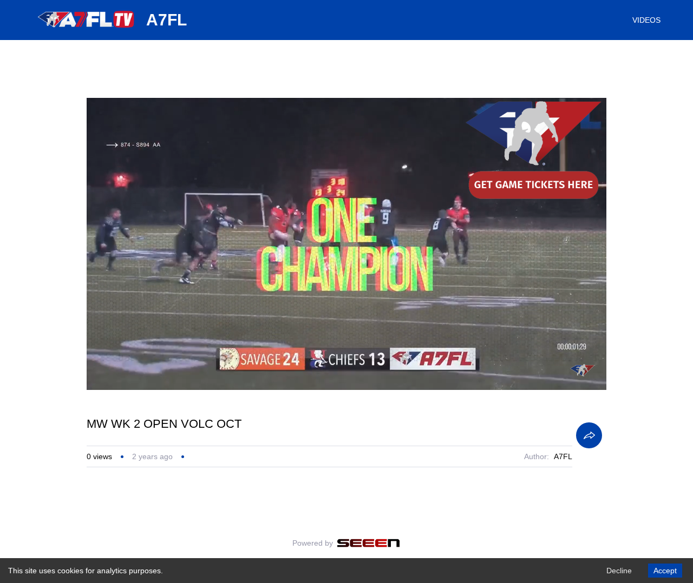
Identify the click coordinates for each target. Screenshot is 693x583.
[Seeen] (368, 543)
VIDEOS (646, 20)
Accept (665, 570)
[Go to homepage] (86, 31)
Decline (619, 570)
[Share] (589, 435)
